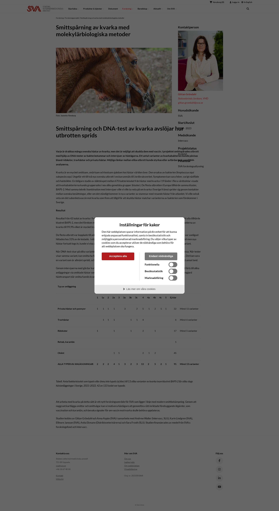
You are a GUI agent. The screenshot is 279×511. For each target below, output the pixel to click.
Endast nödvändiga (161, 256)
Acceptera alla (118, 256)
